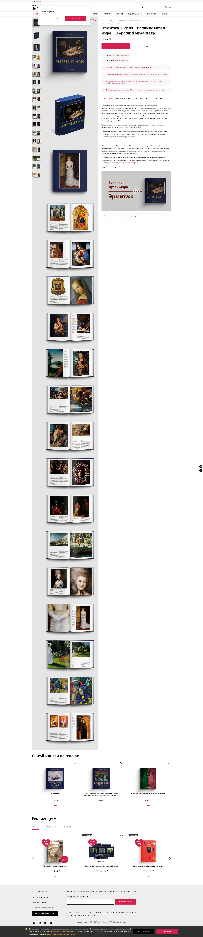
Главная (104, 20)
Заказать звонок (40, 897)
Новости (71, 891)
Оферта (99, 913)
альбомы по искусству (109, 216)
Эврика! (107, 14)
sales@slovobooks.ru (42, 908)
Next (169, 858)
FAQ (90, 913)
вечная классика (123, 216)
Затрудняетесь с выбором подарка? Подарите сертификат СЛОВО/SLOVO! (129, 67)
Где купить (103, 891)
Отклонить (144, 931)
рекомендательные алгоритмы (63, 931)
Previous (34, 858)
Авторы (119, 14)
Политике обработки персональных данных (60, 934)
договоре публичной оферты (128, 163)
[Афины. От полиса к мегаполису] (55, 851)
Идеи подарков (135, 14)
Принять (167, 931)
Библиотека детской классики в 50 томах (148, 866)
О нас (164, 14)
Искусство (122, 20)
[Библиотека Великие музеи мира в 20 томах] (101, 851)
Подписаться (125, 902)
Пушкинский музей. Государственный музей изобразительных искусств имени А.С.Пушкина (101, 794)
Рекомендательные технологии (81, 916)
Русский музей (55, 793)
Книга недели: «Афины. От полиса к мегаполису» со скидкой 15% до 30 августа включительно (136, 74)
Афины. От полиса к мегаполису (55, 866)
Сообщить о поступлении (115, 46)
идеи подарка (135, 216)
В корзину (101, 805)
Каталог (112, 20)
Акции (35, 14)
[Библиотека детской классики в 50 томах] (148, 851)
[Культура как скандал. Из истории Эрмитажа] (148, 778)
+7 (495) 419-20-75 (42, 892)
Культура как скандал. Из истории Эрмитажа (148, 793)
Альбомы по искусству (136, 20)
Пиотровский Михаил (122, 55)
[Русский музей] (55, 778)
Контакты (80, 913)
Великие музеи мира (121, 60)
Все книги (151, 14)
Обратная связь (39, 902)
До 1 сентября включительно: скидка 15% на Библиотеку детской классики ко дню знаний (135, 90)
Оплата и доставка (127, 891)
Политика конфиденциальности (121, 913)
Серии (95, 14)
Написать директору (45, 913)
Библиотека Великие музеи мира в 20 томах (101, 866)
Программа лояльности (86, 891)
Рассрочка (113, 891)
